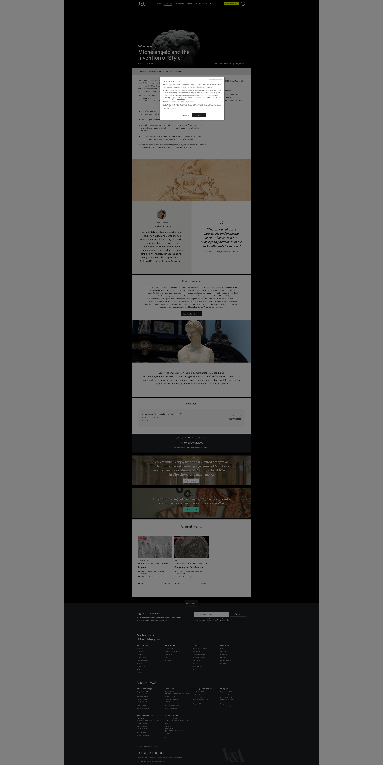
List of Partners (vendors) (170, 108)
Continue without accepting (216, 79)
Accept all (199, 115)
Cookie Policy (181, 99)
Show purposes (184, 115)
